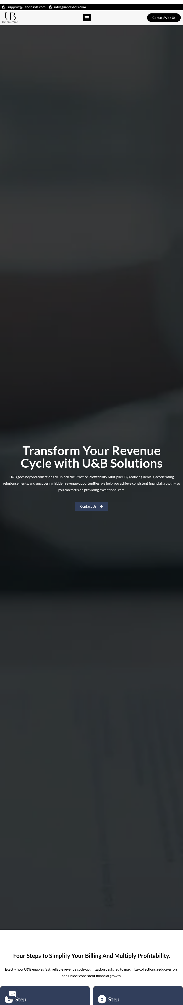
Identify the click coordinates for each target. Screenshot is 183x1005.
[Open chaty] (12, 993)
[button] (87, 17)
